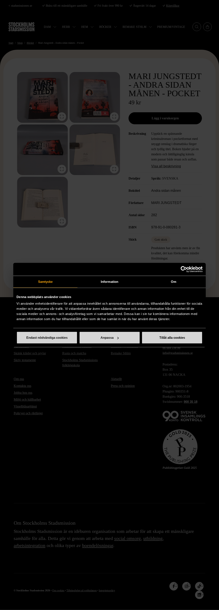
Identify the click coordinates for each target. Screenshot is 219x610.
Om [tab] (173, 281)
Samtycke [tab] (45, 281)
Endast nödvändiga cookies (47, 337)
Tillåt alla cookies (172, 337)
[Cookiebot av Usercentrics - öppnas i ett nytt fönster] (184, 269)
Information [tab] (109, 281)
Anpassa (107, 337)
